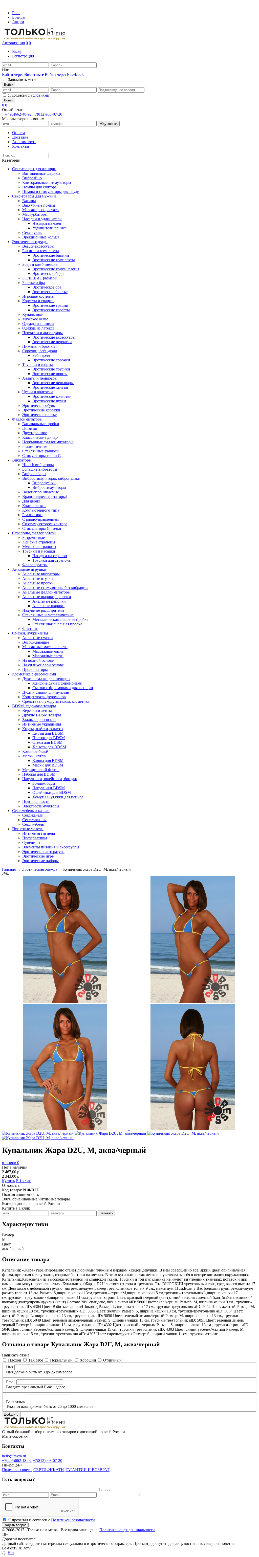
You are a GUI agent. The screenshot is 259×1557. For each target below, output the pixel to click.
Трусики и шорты (37, 364)
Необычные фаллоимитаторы (47, 442)
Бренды (18, 17)
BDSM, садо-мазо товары (34, 706)
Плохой (14, 1360)
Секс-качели (33, 815)
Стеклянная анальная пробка (57, 624)
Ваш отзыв (15, 1402)
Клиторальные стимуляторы (46, 182)
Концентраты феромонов (44, 697)
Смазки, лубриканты (30, 633)
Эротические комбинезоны (55, 269)
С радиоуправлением (40, 519)
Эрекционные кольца (40, 237)
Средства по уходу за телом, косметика (56, 701)
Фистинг (30, 628)
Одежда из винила (38, 323)
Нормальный (61, 1360)
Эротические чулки (49, 401)
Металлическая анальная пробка (60, 619)
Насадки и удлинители (42, 219)
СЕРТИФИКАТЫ (48, 1469)
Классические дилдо (40, 437)
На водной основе (38, 660)
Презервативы (34, 838)
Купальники (33, 314)
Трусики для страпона (51, 560)
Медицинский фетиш (40, 769)
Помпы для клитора (39, 187)
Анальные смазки (37, 637)
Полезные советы (17, 1469)
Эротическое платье (39, 414)
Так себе (35, 1360)
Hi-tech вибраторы (38, 465)
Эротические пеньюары (53, 383)
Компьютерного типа (40, 510)
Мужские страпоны (39, 546)
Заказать (106, 1213)
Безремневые (33, 537)
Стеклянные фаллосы (40, 451)
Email (10, 1382)
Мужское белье (35, 319)
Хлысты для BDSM (49, 747)
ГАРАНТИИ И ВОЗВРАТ (88, 1469)
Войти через (23, 74)
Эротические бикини (50, 255)
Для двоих (31, 501)
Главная (9, 869)
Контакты (20, 146)
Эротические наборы (40, 861)
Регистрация (23, 56)
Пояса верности (36, 801)
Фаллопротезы (35, 565)
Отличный (112, 1360)
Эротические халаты (50, 387)
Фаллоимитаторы (27, 419)
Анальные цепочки (49, 601)
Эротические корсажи (41, 410)
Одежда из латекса (38, 328)
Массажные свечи (47, 656)
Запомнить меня (22, 79)
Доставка (20, 137)
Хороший (88, 1360)
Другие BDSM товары (41, 715)
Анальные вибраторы (41, 574)
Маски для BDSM (47, 765)
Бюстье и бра (33, 282)
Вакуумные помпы (38, 205)
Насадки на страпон (49, 556)
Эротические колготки (52, 396)
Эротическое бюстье (50, 292)
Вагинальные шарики (41, 173)
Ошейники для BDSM (51, 792)
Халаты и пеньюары (39, 378)
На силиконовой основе (43, 665)
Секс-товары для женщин (34, 169)
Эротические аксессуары (53, 337)
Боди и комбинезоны (40, 264)
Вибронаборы (34, 474)
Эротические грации (50, 305)
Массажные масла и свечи (45, 647)
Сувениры (31, 842)
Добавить (11, 1414)
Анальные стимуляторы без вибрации (55, 587)
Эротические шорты (50, 373)
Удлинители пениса (49, 228)
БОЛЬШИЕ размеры (39, 278)
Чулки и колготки (37, 392)
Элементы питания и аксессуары (50, 847)
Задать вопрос (15, 1525)
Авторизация (13, 43)
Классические (34, 505)
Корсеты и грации (38, 301)
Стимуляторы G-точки (41, 528)
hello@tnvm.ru (14, 1456)
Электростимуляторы (40, 806)
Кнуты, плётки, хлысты (42, 729)
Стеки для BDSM (47, 742)
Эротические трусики (51, 369)
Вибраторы (22, 460)
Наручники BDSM (48, 788)
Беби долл (41, 355)
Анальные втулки (37, 578)
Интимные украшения (41, 724)
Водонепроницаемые (40, 492)
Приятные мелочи (28, 829)
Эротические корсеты (51, 310)
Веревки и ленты (37, 710)
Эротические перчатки (52, 342)
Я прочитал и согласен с (51, 1520)
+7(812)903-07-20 (47, 114)
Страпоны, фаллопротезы (34, 533)
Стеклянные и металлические (48, 615)
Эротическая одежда (30, 241)
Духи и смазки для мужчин (45, 692)
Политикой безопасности (73, 1520)
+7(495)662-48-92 (17, 114)
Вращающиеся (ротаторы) (44, 496)
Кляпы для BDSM (47, 760)
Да (4, 1552)
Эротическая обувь (38, 405)
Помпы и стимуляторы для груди (50, 191)
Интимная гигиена (38, 833)
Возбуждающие (35, 642)
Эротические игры (38, 856)
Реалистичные (34, 446)
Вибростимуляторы (49, 487)
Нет (11, 1552)
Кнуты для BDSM (47, 733)
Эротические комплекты (53, 260)
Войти (8, 84)
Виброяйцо (32, 178)
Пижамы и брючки (38, 346)
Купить (8, 1181)
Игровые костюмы (38, 296)
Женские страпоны (38, 542)
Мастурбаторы (35, 214)
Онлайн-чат (12, 109)
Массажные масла (47, 651)
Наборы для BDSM (38, 774)
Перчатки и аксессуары (42, 333)
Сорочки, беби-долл (39, 351)
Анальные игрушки (29, 569)
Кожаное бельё (35, 751)
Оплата (18, 132)
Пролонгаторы (35, 669)
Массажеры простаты (40, 210)
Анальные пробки (38, 583)
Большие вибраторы (39, 469)
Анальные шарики (48, 606)
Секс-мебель (33, 824)
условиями (40, 95)
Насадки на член (46, 223)
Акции (18, 22)
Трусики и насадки (38, 551)
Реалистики (32, 515)
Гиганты (29, 428)
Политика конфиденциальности (127, 1530)
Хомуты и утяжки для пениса (57, 797)
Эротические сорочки (51, 360)
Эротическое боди (48, 273)
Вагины (29, 201)
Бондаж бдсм (43, 783)
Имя (9, 1367)
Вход (16, 51)
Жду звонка (109, 124)
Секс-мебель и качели (31, 810)
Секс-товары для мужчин (34, 196)
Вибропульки (44, 483)
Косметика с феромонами (34, 674)
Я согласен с (28, 95)
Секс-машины (34, 820)
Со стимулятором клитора (44, 524)
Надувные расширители (43, 610)
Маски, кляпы (34, 756)
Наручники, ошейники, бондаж (49, 779)
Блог (16, 13)
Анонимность (24, 142)
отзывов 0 (10, 1162)
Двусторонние (34, 433)
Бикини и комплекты (40, 251)
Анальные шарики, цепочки (46, 597)
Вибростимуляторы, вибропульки (51, 478)
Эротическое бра (46, 287)
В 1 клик (23, 1181)
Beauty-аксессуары (38, 246)
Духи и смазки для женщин (46, 678)
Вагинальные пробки (40, 424)
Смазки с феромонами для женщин (62, 688)
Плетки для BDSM (48, 738)
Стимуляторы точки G (41, 455)
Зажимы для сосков (39, 719)
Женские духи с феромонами (57, 683)
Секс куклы (32, 232)
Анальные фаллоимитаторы (46, 592)
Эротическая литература (43, 851)
